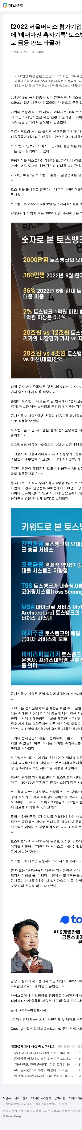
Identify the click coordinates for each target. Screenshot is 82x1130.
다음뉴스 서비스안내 (15, 1098)
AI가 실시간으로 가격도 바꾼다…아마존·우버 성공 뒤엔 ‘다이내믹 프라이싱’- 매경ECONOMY (44, 1070)
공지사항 (60, 1098)
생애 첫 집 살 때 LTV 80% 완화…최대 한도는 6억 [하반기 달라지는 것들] (44, 1053)
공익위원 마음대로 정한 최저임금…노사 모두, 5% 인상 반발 (44, 1058)
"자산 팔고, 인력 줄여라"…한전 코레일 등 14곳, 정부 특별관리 (44, 1064)
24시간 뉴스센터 (41, 1098)
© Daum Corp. (12, 1116)
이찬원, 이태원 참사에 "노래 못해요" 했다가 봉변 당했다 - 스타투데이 (44, 1076)
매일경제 (16, 5)
